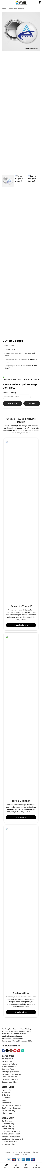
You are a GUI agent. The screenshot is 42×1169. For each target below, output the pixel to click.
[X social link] (7, 1050)
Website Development (11, 1136)
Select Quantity (9, 393)
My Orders (6, 1092)
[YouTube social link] (14, 1050)
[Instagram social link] (11, 1050)
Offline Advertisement (11, 1134)
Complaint (6, 1097)
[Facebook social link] (3, 1050)
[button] (4, 93)
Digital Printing (8, 1126)
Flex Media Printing (9, 1077)
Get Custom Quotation (11, 1108)
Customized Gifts (9, 1082)
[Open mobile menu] (3, 3)
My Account (6, 1090)
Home (3, 9)
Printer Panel (7, 1113)
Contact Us (6, 1103)
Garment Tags (8, 1069)
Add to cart (12, 403)
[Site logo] (21, 2)
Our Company (7, 1121)
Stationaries (7, 1061)
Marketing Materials (17, 9)
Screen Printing (8, 1129)
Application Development (12, 1139)
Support (5, 1100)
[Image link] (21, 378)
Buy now (32, 403)
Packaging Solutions (10, 1072)
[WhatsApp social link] (22, 1050)
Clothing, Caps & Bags (11, 1074)
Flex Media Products (10, 1079)
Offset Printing (8, 1123)
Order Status (7, 1095)
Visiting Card (7, 1059)
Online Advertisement (11, 1131)
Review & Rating (8, 1110)
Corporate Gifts (8, 1144)
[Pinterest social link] (18, 1050)
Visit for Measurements (11, 1105)
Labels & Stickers (9, 1066)
